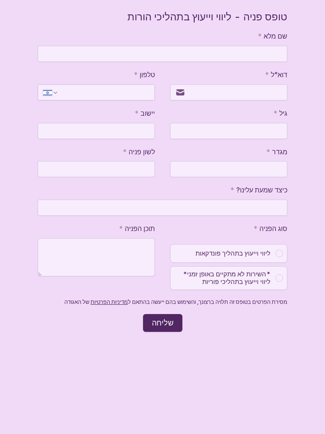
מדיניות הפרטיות (109, 301)
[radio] (229, 253)
